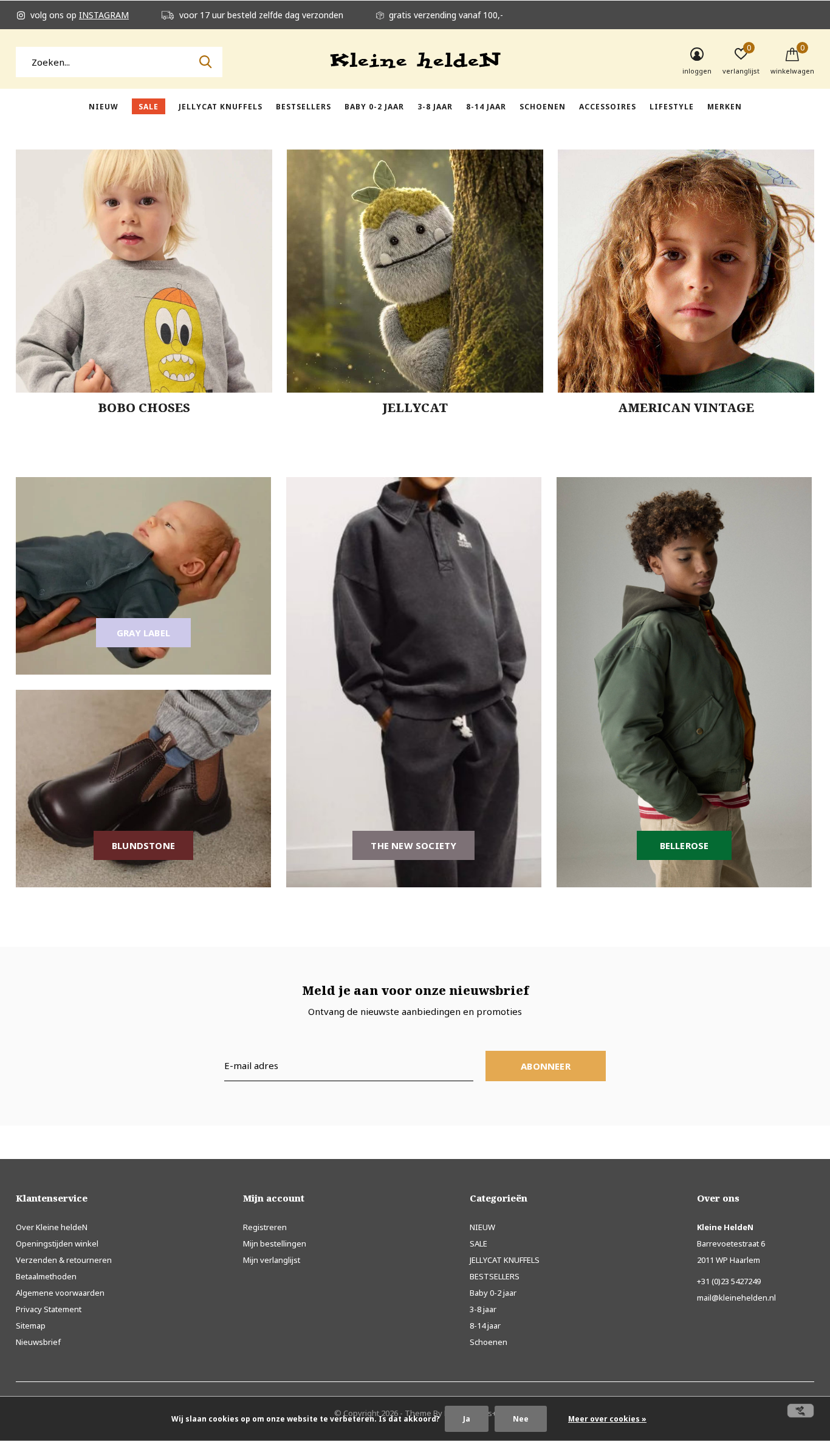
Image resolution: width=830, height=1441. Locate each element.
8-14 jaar (486, 106)
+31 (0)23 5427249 (729, 1281)
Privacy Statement (48, 1309)
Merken (724, 106)
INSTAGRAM (104, 15)
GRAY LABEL (143, 633)
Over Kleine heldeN (51, 1227)
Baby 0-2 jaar (374, 106)
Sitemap (31, 1325)
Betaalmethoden (46, 1276)
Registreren (265, 1227)
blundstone (143, 845)
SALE (149, 106)
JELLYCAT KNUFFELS (220, 106)
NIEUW (103, 106)
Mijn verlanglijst (271, 1259)
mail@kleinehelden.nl (736, 1297)
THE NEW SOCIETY (413, 845)
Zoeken (205, 62)
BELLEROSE (684, 845)
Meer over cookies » (607, 1419)
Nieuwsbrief (38, 1341)
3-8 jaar (435, 106)
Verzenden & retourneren (64, 1259)
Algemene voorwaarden (60, 1292)
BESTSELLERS (303, 106)
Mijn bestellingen (274, 1243)
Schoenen (543, 106)
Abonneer (546, 1066)
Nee (521, 1419)
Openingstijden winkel (57, 1243)
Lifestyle (672, 106)
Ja (466, 1419)
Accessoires (607, 106)
